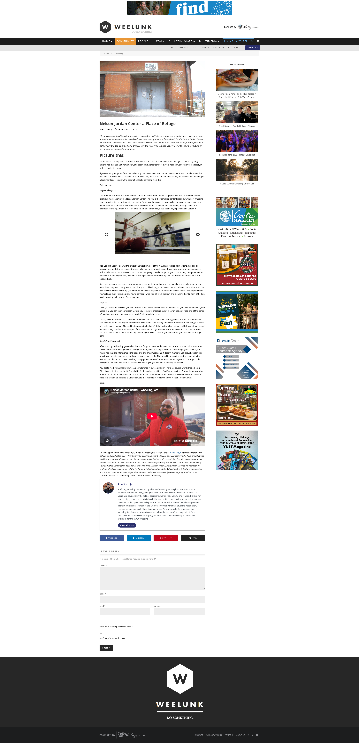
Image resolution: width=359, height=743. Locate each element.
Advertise (205, 47)
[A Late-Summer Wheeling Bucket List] (237, 170)
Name (103, 594)
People (143, 41)
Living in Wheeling (238, 41)
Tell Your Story (187, 47)
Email (102, 606)
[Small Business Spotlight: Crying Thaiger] (237, 112)
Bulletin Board (181, 41)
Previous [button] (106, 235)
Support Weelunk (222, 47)
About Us (239, 47)
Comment (104, 565)
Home (106, 41)
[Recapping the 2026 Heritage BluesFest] (237, 141)
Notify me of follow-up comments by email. (117, 627)
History (159, 41)
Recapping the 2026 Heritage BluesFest (237, 154)
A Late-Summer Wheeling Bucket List (237, 183)
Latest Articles (237, 64)
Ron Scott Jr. (106, 129)
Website (157, 606)
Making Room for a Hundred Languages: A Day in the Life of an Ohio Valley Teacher (237, 95)
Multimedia (208, 41)
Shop (173, 47)
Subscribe (253, 47)
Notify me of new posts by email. (113, 638)
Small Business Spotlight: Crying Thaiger (237, 126)
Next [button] (198, 235)
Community (125, 41)
